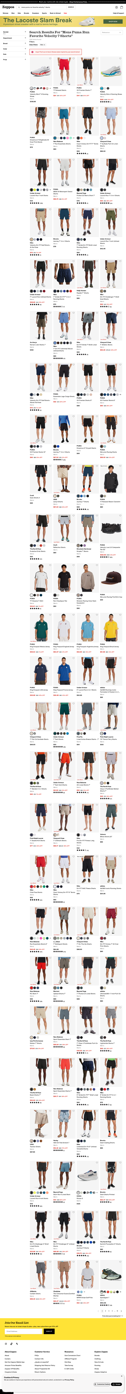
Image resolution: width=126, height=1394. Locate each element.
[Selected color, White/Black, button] (55, 886)
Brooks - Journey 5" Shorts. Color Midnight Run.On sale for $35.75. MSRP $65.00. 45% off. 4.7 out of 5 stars (88, 1233)
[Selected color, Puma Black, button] (78, 394)
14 (117, 1311)
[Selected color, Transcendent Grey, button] (101, 783)
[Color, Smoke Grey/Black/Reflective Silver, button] (84, 1089)
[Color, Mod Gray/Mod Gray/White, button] (37, 291)
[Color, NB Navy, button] (37, 987)
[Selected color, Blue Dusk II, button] (78, 733)
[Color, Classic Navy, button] (34, 1037)
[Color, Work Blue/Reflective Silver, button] (61, 291)
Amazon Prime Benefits (13, 1365)
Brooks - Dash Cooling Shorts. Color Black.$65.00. (111, 1133)
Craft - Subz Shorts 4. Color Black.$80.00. (41, 487)
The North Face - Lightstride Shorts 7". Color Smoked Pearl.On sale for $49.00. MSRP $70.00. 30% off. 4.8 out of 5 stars (111, 1030)
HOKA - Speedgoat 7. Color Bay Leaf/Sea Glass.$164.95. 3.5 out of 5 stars (111, 1283)
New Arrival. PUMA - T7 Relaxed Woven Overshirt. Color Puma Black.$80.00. (111, 487)
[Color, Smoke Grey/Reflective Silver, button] (81, 239)
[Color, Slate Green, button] (84, 189)
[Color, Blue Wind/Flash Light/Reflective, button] (37, 1192)
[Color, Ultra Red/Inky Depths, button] (44, 88)
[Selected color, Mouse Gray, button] (78, 595)
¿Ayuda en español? (42, 1362)
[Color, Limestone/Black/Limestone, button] (41, 394)
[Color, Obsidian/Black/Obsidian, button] (64, 342)
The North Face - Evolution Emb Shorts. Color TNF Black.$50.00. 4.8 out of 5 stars (41, 537)
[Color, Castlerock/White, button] (61, 733)
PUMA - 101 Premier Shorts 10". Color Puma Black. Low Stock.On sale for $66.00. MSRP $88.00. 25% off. (41, 437)
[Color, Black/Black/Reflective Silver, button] (81, 1089)
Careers (7, 1359)
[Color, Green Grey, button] (58, 496)
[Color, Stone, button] (58, 834)
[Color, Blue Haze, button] (84, 496)
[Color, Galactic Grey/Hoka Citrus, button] (94, 1192)
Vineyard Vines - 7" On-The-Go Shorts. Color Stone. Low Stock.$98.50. (88, 929)
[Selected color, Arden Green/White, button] (55, 733)
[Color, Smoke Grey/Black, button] (84, 834)
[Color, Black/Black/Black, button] (41, 239)
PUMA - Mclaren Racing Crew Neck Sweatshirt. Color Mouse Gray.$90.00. (88, 586)
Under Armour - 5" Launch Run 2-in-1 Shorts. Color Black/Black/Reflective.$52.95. (88, 677)
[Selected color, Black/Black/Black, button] (78, 1141)
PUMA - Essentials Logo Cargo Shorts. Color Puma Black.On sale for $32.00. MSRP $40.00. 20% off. (64, 387)
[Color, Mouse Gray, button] (104, 496)
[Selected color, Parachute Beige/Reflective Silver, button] (101, 291)
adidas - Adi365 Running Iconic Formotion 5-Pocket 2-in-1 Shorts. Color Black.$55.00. (111, 677)
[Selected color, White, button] (101, 733)
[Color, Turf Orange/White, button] (81, 138)
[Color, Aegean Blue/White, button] (67, 733)
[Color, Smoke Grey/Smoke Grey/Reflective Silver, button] (104, 291)
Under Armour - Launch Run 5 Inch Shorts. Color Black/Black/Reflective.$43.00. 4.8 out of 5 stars (41, 1184)
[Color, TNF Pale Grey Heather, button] (44, 545)
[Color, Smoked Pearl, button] (37, 783)
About (7, 1355)
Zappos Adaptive (100, 1372)
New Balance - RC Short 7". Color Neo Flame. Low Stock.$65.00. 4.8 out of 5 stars (41, 979)
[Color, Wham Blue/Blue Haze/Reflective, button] (44, 1192)
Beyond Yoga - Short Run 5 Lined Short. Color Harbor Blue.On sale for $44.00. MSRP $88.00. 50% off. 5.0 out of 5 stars (64, 1184)
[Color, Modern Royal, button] (104, 733)
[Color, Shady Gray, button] (84, 394)
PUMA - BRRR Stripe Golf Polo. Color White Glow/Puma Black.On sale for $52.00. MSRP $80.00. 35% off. (88, 1283)
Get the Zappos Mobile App (15, 1362)
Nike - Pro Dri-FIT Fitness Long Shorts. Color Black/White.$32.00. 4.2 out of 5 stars (88, 827)
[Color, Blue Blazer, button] (81, 938)
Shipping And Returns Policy (45, 1365)
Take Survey (69, 1365)
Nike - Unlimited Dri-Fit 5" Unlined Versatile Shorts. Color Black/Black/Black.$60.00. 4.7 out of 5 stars (88, 1133)
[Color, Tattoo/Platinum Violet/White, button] (104, 938)
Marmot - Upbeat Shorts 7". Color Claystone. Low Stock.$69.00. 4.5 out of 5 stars (64, 979)
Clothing (97, 1359)
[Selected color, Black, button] (78, 189)
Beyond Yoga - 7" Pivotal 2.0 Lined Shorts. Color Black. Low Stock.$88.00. (88, 979)
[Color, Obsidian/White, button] (47, 886)
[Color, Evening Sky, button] (87, 938)
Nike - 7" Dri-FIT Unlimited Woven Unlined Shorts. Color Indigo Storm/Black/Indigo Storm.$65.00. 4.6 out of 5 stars (64, 335)
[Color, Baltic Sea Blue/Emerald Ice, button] (104, 88)
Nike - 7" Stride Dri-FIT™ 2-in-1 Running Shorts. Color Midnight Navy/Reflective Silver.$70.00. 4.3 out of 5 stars (64, 283)
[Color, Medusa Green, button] (64, 138)
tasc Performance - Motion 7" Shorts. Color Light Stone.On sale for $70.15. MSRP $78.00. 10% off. (41, 1030)
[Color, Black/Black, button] (84, 1192)
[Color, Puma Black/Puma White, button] (41, 88)
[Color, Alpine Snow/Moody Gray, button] (47, 88)
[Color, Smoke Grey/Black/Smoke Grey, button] (70, 342)
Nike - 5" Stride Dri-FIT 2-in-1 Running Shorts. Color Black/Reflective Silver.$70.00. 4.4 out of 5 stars (111, 1081)
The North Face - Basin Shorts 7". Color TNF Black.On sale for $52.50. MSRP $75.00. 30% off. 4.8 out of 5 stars (41, 1081)
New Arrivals (99, 1362)
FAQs (37, 1355)
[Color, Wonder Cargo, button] (104, 987)
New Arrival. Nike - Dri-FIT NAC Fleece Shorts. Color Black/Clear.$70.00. (88, 879)
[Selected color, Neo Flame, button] (31, 987)
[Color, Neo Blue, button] (58, 446)
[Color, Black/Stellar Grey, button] (117, 1291)
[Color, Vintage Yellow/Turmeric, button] (114, 1291)
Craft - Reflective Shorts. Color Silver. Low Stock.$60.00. (64, 537)
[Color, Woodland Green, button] (34, 783)
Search (71, 7)
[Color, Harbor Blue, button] (90, 189)
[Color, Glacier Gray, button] (37, 1037)
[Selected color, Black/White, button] (78, 138)
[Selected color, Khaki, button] (55, 834)
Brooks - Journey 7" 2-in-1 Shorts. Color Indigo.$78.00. (64, 231)
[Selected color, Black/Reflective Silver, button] (101, 1089)
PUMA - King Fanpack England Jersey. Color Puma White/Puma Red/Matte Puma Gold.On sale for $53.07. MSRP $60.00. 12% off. (64, 633)
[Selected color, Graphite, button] (55, 938)
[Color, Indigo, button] (87, 1242)
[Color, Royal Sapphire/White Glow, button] (78, 1291)
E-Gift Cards (69, 1369)
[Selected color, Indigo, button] (78, 496)
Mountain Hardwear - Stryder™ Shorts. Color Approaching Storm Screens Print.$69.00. (88, 537)
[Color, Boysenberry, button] (61, 138)
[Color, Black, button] (87, 496)
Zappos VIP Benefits (12, 1369)
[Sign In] (116, 7)
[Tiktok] (11, 1344)
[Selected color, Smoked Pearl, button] (101, 1037)
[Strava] (17, 1344)
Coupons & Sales (11, 1372)
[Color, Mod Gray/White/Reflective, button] (47, 189)
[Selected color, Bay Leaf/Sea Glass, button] (101, 1291)
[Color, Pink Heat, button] (67, 138)
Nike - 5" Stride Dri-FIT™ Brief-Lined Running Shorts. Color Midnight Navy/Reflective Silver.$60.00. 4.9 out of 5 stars (88, 1081)
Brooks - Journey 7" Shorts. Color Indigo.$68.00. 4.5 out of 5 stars (88, 487)
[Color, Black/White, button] (58, 733)
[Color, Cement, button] (81, 733)
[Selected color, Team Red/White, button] (101, 938)
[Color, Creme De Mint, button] (58, 595)
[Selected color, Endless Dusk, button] (78, 1037)
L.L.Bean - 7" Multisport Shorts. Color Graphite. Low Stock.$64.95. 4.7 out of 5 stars (64, 929)
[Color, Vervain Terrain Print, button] (84, 545)
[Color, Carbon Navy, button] (67, 938)
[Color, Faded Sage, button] (58, 938)
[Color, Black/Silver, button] (108, 88)
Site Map (68, 1362)
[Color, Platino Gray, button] (87, 394)
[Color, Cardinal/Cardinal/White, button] (44, 291)
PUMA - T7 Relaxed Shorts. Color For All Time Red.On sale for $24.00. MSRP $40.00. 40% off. (64, 80)
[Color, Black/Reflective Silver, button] (84, 239)
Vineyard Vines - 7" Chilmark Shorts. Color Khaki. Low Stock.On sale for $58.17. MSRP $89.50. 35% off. (64, 827)
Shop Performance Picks (78, 2)
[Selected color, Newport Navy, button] (31, 834)
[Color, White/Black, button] (84, 138)
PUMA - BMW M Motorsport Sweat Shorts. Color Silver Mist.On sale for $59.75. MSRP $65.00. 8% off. (64, 181)
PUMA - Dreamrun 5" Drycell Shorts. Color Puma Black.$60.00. (88, 437)
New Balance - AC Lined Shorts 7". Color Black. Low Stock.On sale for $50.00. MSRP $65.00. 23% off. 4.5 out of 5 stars (88, 775)
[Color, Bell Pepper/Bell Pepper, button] (108, 1291)
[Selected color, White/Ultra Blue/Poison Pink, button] (101, 88)
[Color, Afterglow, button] (44, 938)
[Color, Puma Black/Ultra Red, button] (37, 88)
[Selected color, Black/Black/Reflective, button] (31, 189)
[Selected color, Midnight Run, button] (78, 1242)
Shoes (96, 1369)
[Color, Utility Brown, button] (34, 1089)
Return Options (40, 1372)
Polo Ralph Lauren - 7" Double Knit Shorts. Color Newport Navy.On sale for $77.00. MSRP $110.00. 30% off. (41, 827)
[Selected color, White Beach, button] (31, 733)
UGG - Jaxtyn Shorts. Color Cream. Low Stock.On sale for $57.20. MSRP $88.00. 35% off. (64, 487)
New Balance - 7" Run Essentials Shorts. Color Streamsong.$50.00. (64, 130)
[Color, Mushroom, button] (81, 189)
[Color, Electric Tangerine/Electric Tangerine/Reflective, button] (47, 1192)
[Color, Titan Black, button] (81, 595)
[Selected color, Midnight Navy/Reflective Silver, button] (78, 239)
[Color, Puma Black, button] (34, 595)
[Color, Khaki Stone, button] (104, 783)
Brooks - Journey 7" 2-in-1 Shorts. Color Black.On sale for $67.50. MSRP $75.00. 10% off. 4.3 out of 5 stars (64, 437)
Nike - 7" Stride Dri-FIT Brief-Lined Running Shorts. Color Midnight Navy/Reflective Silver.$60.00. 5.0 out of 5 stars (88, 231)
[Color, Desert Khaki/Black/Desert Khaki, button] (58, 342)
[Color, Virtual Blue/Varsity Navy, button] (90, 1192)
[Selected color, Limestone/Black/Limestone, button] (31, 239)
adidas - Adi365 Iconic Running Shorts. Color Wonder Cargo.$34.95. (111, 879)
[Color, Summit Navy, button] (34, 545)
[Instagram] (6, 1344)
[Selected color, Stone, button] (78, 938)
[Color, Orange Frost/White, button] (34, 886)
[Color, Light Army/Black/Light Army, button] (61, 342)
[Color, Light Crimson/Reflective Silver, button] (70, 291)
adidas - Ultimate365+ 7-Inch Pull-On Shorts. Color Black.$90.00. (111, 979)
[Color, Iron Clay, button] (41, 545)
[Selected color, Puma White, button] (31, 595)
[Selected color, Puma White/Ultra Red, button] (31, 88)
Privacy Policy (69, 1380)
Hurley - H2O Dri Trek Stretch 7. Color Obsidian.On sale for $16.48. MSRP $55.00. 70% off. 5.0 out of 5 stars (64, 1133)
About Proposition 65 (42, 1369)
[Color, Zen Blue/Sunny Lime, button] (34, 88)
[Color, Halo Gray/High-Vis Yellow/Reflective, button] (41, 189)
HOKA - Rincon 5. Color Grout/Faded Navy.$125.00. (88, 1184)
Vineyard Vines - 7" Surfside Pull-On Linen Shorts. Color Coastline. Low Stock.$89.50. (111, 130)
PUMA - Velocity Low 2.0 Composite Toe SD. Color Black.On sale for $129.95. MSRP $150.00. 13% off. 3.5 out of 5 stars (111, 537)
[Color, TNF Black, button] (108, 783)
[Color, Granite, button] (34, 733)
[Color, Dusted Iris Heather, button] (37, 1141)
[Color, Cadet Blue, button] (64, 938)
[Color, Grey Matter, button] (58, 138)
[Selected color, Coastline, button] (101, 138)
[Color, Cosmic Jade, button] (34, 938)
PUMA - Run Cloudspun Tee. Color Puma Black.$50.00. (64, 586)
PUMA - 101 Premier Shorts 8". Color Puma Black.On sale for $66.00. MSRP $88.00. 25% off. (111, 387)
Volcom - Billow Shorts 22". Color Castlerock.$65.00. (111, 827)
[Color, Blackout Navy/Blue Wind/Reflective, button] (37, 189)
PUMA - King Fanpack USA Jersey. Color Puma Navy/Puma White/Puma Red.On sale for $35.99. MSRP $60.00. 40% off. (41, 677)
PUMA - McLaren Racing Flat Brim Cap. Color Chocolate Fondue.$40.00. (111, 586)
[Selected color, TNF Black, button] (31, 545)
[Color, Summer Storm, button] (58, 987)
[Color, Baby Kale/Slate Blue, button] (81, 1192)
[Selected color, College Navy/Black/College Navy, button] (31, 394)
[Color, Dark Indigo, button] (108, 394)
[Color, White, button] (34, 834)
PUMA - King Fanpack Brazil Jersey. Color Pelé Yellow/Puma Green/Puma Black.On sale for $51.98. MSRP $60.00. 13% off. (111, 633)
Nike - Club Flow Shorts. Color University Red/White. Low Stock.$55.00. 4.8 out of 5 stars (41, 879)
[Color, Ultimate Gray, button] (84, 938)
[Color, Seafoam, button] (104, 446)
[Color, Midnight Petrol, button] (41, 595)
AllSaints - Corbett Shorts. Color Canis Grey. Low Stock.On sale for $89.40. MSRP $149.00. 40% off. (41, 1283)
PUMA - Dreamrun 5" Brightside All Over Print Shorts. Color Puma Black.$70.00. (41, 130)
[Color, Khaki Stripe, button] (104, 138)
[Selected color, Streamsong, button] (55, 138)
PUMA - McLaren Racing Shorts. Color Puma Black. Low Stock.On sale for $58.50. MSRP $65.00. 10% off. (111, 437)
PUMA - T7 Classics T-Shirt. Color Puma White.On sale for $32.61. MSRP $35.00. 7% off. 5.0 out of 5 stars (41, 586)
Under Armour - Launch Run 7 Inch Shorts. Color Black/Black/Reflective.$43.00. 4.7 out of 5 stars (41, 181)
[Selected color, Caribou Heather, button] (31, 1141)
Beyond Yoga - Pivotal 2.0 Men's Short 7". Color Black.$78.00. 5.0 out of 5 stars (88, 181)
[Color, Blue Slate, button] (84, 1242)
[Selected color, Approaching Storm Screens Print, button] (78, 545)
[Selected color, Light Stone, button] (31, 1037)
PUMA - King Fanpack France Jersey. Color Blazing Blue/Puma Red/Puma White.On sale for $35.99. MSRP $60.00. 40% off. (64, 677)
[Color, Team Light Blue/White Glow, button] (81, 1291)
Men (41, 45)
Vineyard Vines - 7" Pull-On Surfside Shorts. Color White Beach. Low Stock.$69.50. (41, 725)
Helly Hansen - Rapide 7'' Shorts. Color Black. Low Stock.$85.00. (88, 283)
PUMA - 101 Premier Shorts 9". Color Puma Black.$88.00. (88, 387)
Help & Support (118, 13)
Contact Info (39, 1359)
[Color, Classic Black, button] (70, 938)
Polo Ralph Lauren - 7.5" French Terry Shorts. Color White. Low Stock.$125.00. (111, 725)
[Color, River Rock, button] (61, 938)
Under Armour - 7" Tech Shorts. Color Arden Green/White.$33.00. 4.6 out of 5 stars (64, 725)
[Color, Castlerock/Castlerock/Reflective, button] (44, 189)
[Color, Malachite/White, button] (44, 886)
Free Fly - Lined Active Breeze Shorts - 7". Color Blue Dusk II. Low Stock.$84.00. (88, 725)
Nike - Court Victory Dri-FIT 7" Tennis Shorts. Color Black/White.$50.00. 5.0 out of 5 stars (88, 130)
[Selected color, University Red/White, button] (31, 886)
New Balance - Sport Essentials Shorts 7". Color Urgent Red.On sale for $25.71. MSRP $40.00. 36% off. (64, 1081)
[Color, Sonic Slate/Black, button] (94, 1242)
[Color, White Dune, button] (37, 545)
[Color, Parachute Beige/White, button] (41, 886)
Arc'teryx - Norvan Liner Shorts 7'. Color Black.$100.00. (41, 335)
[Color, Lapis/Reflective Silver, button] (64, 291)
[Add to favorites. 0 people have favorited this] (50, 58)
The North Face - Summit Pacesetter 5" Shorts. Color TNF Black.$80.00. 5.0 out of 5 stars (111, 1233)
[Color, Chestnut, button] (41, 1141)
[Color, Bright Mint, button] (70, 138)
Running (97, 1365)
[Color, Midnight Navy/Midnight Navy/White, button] (34, 291)
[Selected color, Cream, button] (55, 496)
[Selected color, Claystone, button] (55, 987)
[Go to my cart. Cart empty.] (122, 7)
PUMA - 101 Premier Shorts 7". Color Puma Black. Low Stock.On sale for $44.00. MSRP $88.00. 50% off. (88, 80)
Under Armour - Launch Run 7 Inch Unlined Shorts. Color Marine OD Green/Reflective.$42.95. (111, 231)
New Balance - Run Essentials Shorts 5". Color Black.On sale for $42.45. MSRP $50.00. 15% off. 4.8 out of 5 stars (41, 929)
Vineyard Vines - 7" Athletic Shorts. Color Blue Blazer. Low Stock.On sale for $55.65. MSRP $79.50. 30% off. (111, 335)
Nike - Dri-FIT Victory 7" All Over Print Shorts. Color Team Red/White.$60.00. (111, 929)
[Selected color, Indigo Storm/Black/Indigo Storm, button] (55, 342)
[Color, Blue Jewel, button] (104, 394)
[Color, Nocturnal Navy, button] (87, 189)
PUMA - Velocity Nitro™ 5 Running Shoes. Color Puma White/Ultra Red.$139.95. (41, 80)
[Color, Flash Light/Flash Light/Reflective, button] (34, 189)
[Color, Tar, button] (34, 1141)
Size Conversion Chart (72, 1355)
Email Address (12, 1331)
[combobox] (41, 7)
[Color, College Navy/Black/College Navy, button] (37, 239)
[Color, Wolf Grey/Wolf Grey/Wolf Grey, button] (34, 239)
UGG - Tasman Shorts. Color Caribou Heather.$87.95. (41, 1133)
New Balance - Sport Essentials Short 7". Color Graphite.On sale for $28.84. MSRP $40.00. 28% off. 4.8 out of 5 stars (64, 1030)
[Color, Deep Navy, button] (81, 394)
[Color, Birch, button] (90, 394)
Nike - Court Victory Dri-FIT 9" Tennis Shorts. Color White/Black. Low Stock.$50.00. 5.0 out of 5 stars (64, 879)
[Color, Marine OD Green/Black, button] (64, 733)
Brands (97, 1355)
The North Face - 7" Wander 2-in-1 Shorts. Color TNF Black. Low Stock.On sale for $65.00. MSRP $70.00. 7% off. (41, 775)
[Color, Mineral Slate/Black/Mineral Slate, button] (84, 1141)
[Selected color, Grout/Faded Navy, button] (78, 1192)
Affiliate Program (71, 1359)
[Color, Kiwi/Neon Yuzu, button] (111, 1291)
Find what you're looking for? (111, 1316)
